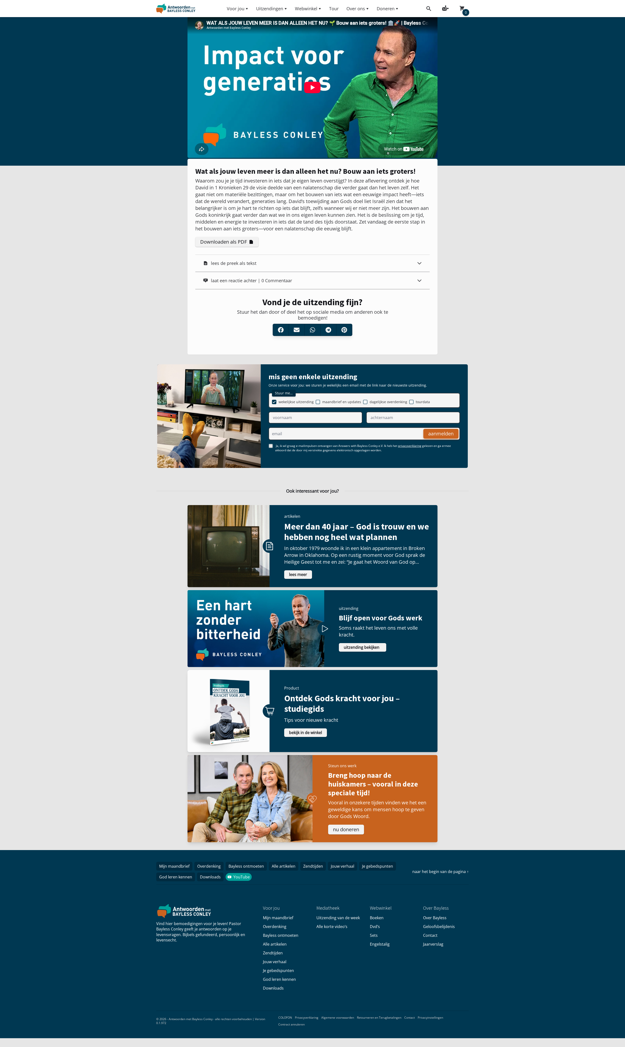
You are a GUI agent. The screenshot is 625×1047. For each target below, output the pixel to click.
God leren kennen (175, 877)
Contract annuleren (291, 1024)
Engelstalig (380, 944)
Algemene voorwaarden (337, 1017)
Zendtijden (313, 866)
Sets (374, 935)
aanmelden (441, 433)
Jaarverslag (433, 944)
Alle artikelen (283, 866)
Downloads (210, 877)
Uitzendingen (269, 8)
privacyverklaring (409, 446)
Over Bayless (435, 917)
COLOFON (285, 1017)
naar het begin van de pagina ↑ (440, 871)
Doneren (386, 8)
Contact (430, 935)
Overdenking (209, 866)
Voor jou (235, 8)
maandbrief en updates (341, 401)
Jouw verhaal (342, 866)
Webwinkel (306, 8)
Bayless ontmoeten (246, 866)
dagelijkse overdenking (388, 401)
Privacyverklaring (306, 1017)
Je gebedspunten (377, 866)
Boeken (377, 917)
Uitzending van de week (338, 917)
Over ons (355, 8)
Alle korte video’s (331, 926)
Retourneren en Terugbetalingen (379, 1017)
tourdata (423, 401)
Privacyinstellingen (430, 1017)
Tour (334, 8)
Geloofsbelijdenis (439, 926)
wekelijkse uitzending (296, 401)
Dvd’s (375, 926)
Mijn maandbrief (174, 866)
